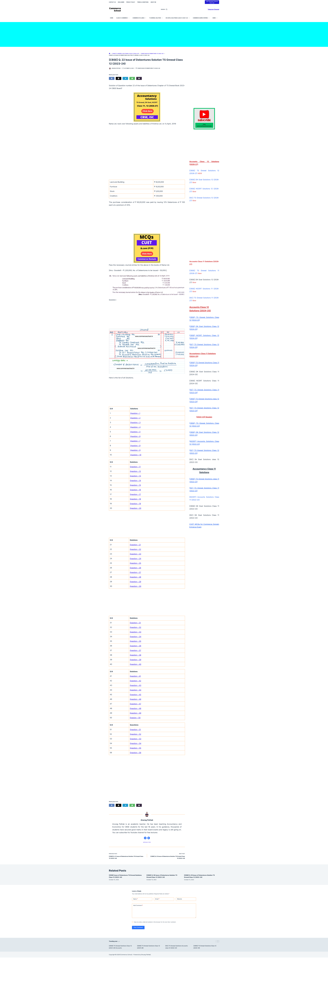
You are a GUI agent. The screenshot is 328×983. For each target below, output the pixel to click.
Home (111, 18)
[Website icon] (145, 838)
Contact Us (112, 2)
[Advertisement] (164, 34)
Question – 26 (135, 568)
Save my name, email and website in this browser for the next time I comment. (155, 922)
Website (179, 899)
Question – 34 (135, 637)
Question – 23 (135, 554)
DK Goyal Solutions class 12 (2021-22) (177, 18)
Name (135, 899)
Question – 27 (135, 572)
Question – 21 (135, 545)
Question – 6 (135, 436)
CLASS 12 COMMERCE (122, 18)
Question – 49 (135, 713)
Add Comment (138, 905)
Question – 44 (135, 690)
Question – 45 (135, 695)
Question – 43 (135, 685)
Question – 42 (135, 681)
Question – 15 (135, 485)
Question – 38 (135, 655)
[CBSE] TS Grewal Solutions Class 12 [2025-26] (148, 947)
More (214, 18)
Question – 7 (135, 441)
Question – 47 (135, 704)
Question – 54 (135, 743)
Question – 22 (135, 549)
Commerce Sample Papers (200, 18)
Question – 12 (135, 471)
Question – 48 (135, 708)
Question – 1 (135, 413)
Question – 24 (135, 559)
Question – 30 (135, 586)
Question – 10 (135, 455)
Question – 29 (135, 582)
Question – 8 (135, 446)
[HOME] (109, 53)
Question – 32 (135, 627)
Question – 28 (135, 577)
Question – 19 (135, 504)
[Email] (139, 78)
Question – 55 (135, 748)
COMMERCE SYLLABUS (138, 18)
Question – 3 (135, 422)
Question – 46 (135, 699)
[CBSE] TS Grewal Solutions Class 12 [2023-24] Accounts (120, 947)
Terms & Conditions (142, 2)
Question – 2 (135, 418)
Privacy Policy (130, 2)
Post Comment (138, 927)
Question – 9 (135, 450)
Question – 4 (135, 427)
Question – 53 (135, 739)
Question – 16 (135, 490)
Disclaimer (121, 2)
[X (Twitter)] (118, 78)
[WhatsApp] (132, 78)
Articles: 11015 (147, 842)
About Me (153, 2)
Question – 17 (135, 494)
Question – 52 (135, 734)
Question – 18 (135, 499)
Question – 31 (135, 623)
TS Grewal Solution (155, 18)
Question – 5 (135, 432)
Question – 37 (135, 650)
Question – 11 (135, 467)
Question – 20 (135, 508)
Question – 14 (135, 480)
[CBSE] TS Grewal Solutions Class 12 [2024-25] (204, 947)
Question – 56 (135, 753)
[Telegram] (125, 78)
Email (157, 899)
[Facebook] (111, 78)
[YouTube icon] (148, 838)
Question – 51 (135, 730)
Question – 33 (135, 632)
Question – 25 (135, 563)
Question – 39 (135, 660)
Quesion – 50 (135, 718)
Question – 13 (135, 476)
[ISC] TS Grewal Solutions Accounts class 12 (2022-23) (176, 947)
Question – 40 (135, 664)
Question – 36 (135, 646)
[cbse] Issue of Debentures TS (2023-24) (148, 68)
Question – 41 (135, 676)
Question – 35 (135, 641)
